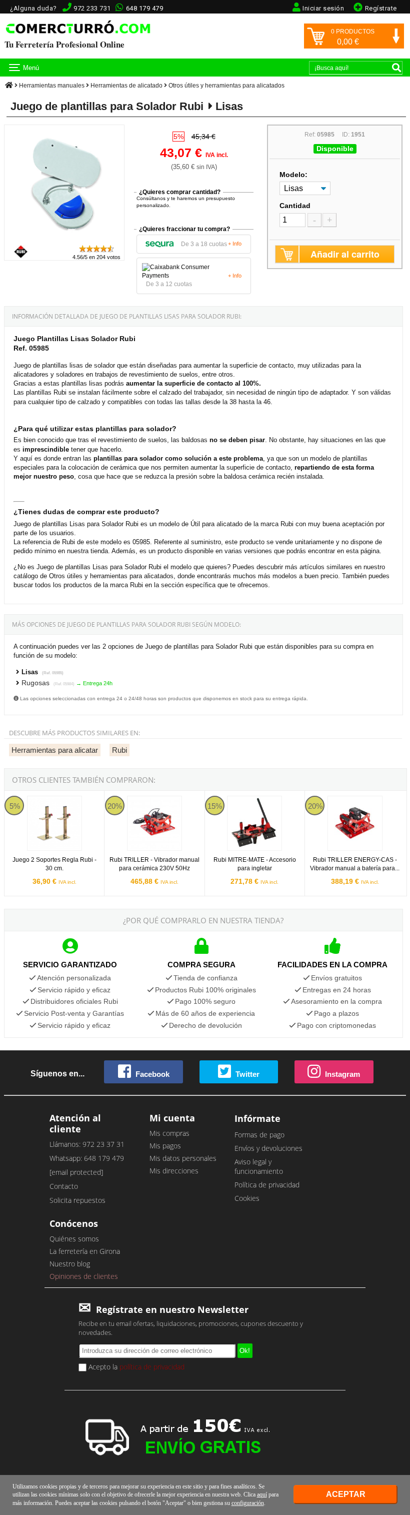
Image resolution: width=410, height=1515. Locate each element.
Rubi (119, 750)
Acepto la (135, 1366)
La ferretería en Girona (85, 1251)
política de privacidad (152, 1366)
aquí (262, 1494)
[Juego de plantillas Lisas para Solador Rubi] (64, 239)
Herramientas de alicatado (126, 85)
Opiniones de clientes (84, 1276)
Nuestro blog (70, 1263)
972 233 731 (92, 8)
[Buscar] (396, 68)
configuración (248, 1502)
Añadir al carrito (345, 254)
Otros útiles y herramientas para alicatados (226, 85)
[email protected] (76, 1172)
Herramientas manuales (51, 85)
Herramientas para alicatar (55, 750)
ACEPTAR (346, 1494)
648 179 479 (145, 8)
